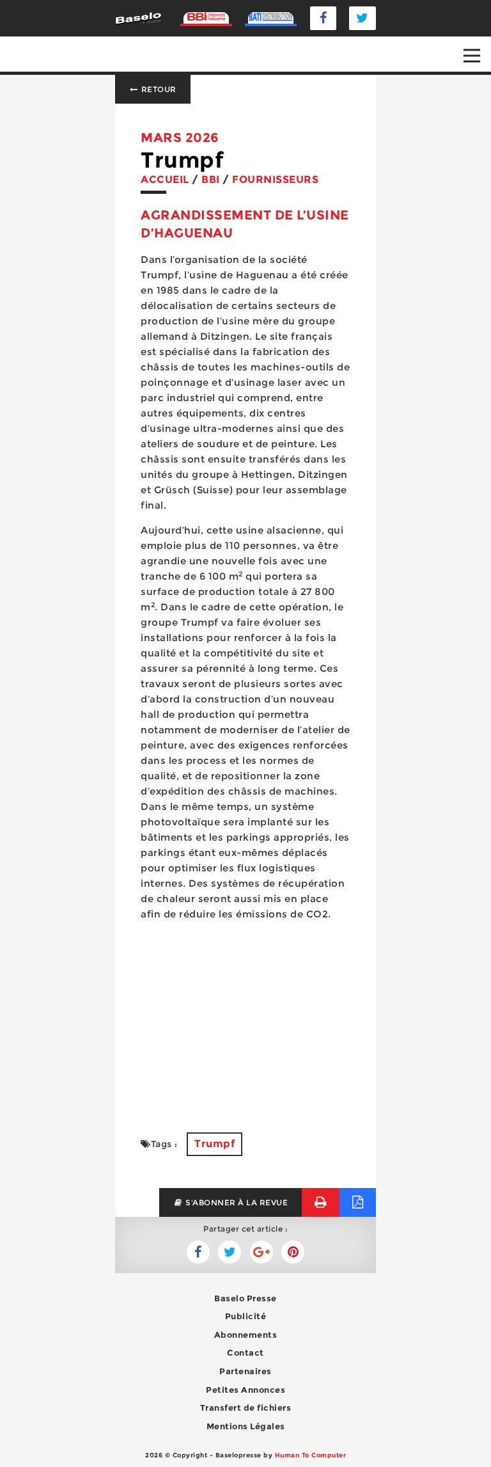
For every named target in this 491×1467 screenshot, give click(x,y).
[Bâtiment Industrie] (206, 18)
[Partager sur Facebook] (229, 1252)
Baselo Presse (245, 1298)
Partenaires (245, 1371)
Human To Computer (311, 1455)
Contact (245, 1352)
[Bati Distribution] (271, 18)
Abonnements (245, 1334)
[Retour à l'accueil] (138, 17)
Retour (157, 89)
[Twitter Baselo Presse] (362, 18)
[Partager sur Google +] (261, 1252)
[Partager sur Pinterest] (292, 1252)
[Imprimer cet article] (320, 1202)
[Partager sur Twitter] (198, 1252)
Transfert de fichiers (246, 1407)
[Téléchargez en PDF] (357, 1202)
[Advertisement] (245, 1019)
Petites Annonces (245, 1389)
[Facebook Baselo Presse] (323, 18)
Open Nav (472, 55)
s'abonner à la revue (235, 1202)
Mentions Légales (246, 1426)
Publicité (246, 1316)
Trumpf (214, 1144)
